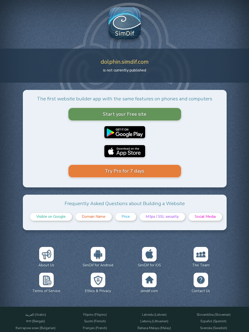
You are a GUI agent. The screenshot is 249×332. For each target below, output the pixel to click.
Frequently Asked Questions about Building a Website (125, 203)
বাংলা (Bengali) (35, 321)
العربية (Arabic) (35, 315)
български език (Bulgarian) (35, 328)
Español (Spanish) (213, 321)
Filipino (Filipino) (95, 315)
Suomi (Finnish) (95, 321)
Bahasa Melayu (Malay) (154, 328)
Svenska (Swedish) (213, 328)
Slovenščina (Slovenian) (214, 315)
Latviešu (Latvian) (154, 315)
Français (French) (95, 328)
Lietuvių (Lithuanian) (154, 321)
